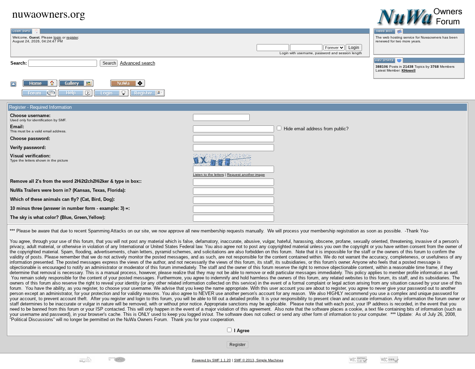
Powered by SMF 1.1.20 (211, 360)
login (57, 37)
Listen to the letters (208, 175)
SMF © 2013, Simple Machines (258, 360)
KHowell (409, 70)
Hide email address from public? (315, 128)
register (72, 37)
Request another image (246, 175)
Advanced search (137, 63)
